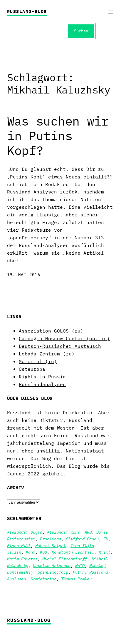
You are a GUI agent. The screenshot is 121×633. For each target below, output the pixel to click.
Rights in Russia (42, 376)
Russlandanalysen (42, 384)
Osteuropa (32, 369)
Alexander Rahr (63, 532)
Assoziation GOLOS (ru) (51, 331)
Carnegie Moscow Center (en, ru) (64, 338)
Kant (30, 552)
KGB (43, 552)
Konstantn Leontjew (73, 552)
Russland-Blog (27, 11)
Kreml (104, 552)
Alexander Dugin (24, 532)
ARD (88, 532)
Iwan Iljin (82, 545)
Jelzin (14, 552)
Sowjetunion (43, 579)
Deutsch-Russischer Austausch (60, 346)
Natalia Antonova (51, 565)
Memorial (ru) (38, 361)
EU (105, 539)
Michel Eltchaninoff (64, 559)
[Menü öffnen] (110, 12)
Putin (79, 572)
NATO (80, 565)
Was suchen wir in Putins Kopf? (58, 136)
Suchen (81, 31)
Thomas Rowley (76, 579)
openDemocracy (53, 572)
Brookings (50, 539)
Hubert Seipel (50, 545)
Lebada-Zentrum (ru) (47, 353)
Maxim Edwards (22, 559)
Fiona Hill (19, 545)
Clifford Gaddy (82, 539)
